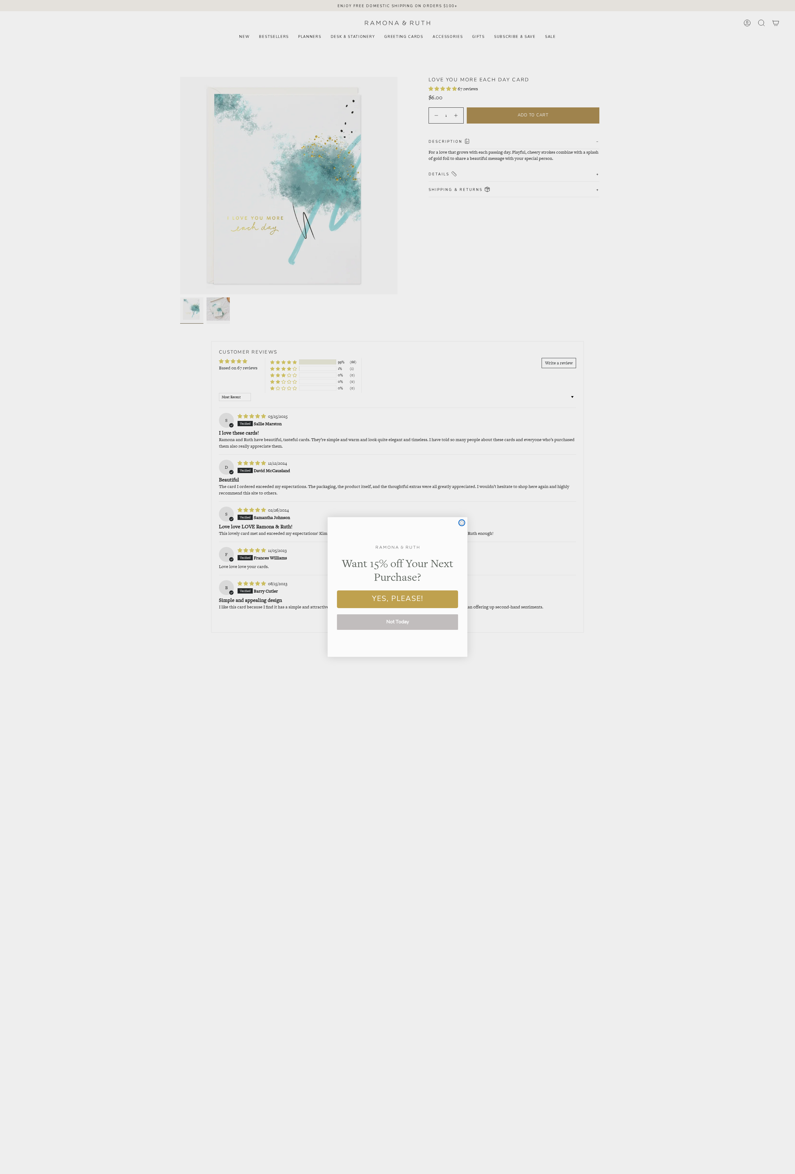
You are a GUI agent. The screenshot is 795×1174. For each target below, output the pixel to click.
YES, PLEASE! (397, 599)
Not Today (397, 622)
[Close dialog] (462, 523)
